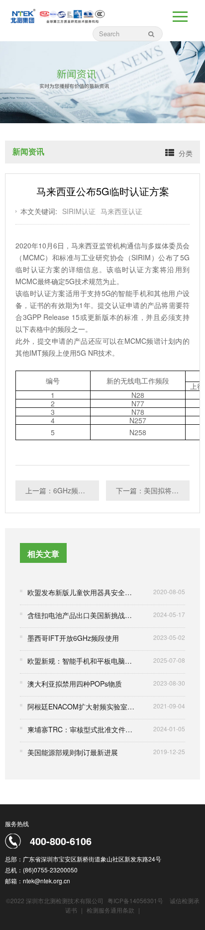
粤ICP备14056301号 (135, 900)
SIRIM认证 (79, 211)
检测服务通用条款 (111, 910)
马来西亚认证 (121, 211)
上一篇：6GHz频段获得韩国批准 (62, 490)
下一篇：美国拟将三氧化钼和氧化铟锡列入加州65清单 (153, 490)
